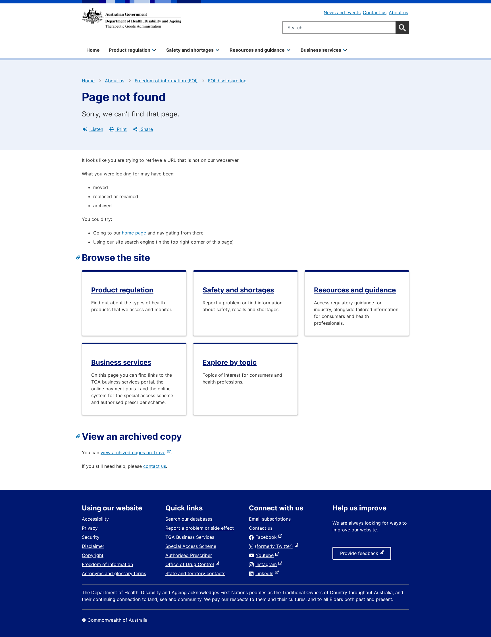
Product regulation (122, 290)
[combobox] (345, 27)
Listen (96, 129)
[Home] (131, 18)
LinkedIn (265, 573)
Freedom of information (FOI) (166, 80)
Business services (121, 362)
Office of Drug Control (190, 564)
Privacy (90, 528)
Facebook (267, 537)
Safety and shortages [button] (190, 50)
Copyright (92, 555)
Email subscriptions (270, 519)
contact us (154, 466)
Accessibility (95, 519)
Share (146, 129)
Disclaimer (93, 546)
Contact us (374, 12)
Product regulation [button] (129, 50)
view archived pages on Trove (134, 452)
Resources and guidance (355, 290)
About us (398, 12)
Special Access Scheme (190, 546)
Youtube (266, 555)
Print (121, 129)
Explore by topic (230, 362)
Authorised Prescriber (188, 555)
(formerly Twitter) (275, 546)
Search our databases (188, 519)
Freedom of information (107, 564)
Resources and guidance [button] (257, 50)
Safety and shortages (238, 290)
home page (134, 233)
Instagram (267, 564)
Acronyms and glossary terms (114, 573)
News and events (342, 12)
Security (90, 537)
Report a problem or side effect (199, 528)
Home (93, 50)
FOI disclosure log (227, 80)
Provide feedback (360, 555)
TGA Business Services (189, 537)
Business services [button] (321, 50)
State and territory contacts (195, 573)
